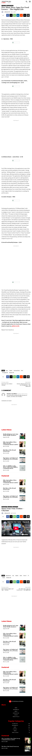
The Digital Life (5, 372)
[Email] (24, 15)
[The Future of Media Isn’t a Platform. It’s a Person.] (22, 460)
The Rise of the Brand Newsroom (9, 450)
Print (22, 370)
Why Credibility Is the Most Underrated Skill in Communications (10, 467)
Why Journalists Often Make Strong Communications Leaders (10, 739)
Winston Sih (7, 12)
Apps (7, 370)
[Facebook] (7, 15)
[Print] (28, 15)
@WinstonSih (15, 326)
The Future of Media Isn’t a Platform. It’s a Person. (10, 458)
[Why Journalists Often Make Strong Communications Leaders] (22, 444)
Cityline (10, 370)
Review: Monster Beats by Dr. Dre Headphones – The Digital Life (24, 385)
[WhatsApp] (14, 15)
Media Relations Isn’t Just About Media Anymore (10, 434)
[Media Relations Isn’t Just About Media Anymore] (22, 436)
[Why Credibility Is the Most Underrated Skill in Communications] (22, 468)
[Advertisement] (16, 137)
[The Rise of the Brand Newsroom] (22, 452)
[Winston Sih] (2, 12)
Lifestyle (4, 5)
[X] (11, 15)
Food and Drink (10, 5)
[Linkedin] (17, 15)
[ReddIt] (21, 15)
